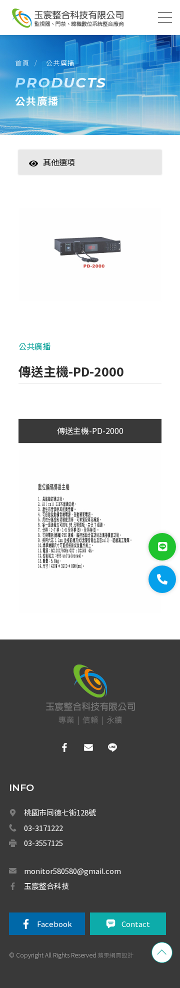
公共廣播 (60, 63)
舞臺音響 (68, 701)
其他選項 (59, 162)
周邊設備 (68, 832)
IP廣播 (65, 723)
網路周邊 (64, 941)
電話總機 (64, 614)
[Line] (162, 546)
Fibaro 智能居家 (74, 919)
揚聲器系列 (71, 745)
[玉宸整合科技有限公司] (67, 18)
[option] (90, 260)
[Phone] (162, 579)
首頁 (22, 63)
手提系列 (68, 810)
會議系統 (69, 658)
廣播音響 (64, 636)
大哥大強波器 (70, 876)
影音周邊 (64, 963)
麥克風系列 (71, 767)
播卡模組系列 (74, 788)
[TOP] (162, 952)
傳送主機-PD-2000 (90, 430)
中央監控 (65, 898)
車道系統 (64, 854)
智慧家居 (64, 177)
